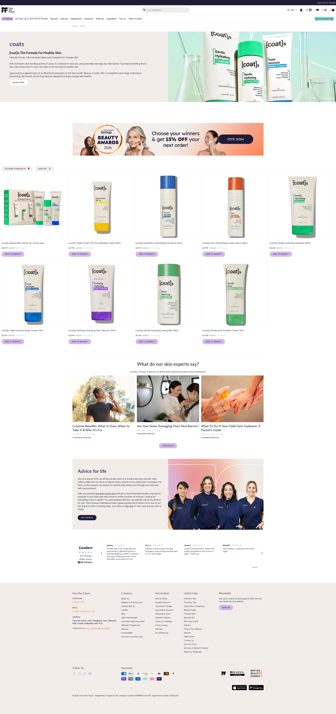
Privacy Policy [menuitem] (161, 625)
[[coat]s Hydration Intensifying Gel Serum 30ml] (168, 207)
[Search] (144, 10)
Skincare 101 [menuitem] (189, 617)
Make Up (100, 19)
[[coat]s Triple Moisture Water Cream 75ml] (34, 294)
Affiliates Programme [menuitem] (130, 625)
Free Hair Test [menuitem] (190, 602)
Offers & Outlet (135, 19)
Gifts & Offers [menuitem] (161, 598)
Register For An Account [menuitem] (131, 602)
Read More (19, 82)
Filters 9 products (15, 169)
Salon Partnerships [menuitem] (129, 617)
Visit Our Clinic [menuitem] (190, 644)
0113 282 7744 (78, 602)
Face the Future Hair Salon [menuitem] (133, 621)
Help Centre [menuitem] (189, 636)
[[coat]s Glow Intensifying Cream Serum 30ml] (235, 207)
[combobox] (165, 10)
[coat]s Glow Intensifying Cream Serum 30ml (225, 243)
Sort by (42, 169)
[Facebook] (74, 673)
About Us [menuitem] (125, 598)
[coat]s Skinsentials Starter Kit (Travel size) (23, 243)
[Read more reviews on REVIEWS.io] (85, 562)
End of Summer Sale (324, 19)
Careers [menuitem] (124, 610)
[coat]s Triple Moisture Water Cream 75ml (22, 330)
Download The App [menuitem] (163, 606)
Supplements (76, 19)
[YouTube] (89, 673)
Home (74, 26)
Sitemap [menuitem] (158, 629)
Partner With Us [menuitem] (128, 606)
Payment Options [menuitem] (162, 617)
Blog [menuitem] (123, 614)
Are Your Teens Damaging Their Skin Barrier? (168, 426)
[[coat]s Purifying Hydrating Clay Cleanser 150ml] (101, 294)
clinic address (92, 628)
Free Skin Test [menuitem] (190, 598)
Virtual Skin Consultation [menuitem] (194, 606)
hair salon (105, 628)
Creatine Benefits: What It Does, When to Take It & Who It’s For (101, 428)
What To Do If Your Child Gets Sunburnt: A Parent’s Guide (230, 428)
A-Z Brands (7, 19)
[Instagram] (79, 673)
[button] (102, 553)
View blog (168, 445)
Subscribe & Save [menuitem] (162, 614)
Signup (226, 607)
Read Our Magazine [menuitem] (192, 652)
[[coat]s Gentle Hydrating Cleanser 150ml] (302, 207)
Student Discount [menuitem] (162, 602)
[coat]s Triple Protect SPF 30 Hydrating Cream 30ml (94, 243)
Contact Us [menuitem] (189, 640)
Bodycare (89, 19)
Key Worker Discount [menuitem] (164, 610)
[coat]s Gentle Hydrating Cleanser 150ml (290, 243)
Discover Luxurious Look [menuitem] (131, 636)
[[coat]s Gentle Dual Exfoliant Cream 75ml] (235, 294)
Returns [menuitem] (187, 633)
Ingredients (111, 19)
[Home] (224, 673)
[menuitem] (74, 673)
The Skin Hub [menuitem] (189, 614)
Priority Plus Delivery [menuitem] (193, 629)
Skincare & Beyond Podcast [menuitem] (196, 648)
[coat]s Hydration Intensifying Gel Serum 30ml (159, 243)
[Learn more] (168, 139)
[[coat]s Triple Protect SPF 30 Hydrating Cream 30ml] (101, 207)
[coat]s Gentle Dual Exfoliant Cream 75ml (223, 330)
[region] (182, 553)
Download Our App (283, 3)
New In (122, 19)
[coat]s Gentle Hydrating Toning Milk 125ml (157, 330)
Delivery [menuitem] (187, 625)
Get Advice (87, 517)
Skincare (54, 19)
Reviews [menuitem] (124, 629)
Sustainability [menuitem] (127, 633)
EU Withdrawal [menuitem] (161, 633)
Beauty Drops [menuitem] (190, 610)
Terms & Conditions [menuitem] (163, 621)
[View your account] (301, 10)
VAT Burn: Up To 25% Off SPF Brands (31, 19)
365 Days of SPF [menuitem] (191, 621)
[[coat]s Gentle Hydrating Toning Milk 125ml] (168, 294)
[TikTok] (84, 673)
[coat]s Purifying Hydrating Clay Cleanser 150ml (92, 330)
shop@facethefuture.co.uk (83, 611)
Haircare (64, 19)
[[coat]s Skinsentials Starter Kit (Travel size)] (34, 207)
